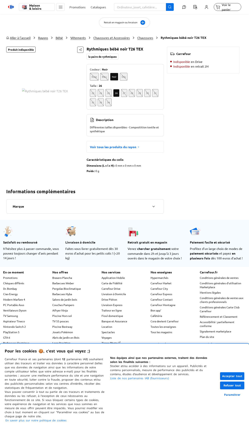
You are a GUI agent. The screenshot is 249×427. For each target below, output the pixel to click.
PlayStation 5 (11, 332)
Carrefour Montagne (163, 305)
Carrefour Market (161, 283)
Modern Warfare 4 (14, 299)
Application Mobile (113, 277)
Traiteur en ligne (112, 310)
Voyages (107, 337)
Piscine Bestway (62, 326)
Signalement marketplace (215, 331)
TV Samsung (10, 315)
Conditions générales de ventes (219, 277)
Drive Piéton (109, 299)
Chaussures (145, 38)
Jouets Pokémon (62, 332)
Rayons (43, 38)
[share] (80, 50)
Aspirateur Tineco (14, 321)
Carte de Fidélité (112, 283)
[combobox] (144, 7)
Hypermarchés (159, 277)
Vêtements (78, 38)
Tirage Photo (110, 343)
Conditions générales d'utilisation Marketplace (220, 285)
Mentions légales (210, 292)
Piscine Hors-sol (62, 315)
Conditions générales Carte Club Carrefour (219, 309)
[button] (60, 7)
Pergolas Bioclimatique (66, 288)
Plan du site (207, 336)
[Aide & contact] (184, 7)
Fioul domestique (112, 315)
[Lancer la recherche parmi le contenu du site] (170, 7)
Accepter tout (232, 376)
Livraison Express (112, 305)
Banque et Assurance (114, 321)
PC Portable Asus (13, 305)
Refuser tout (232, 385)
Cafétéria (156, 315)
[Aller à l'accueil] (11, 7)
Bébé (59, 38)
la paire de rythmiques (102, 56)
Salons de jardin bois (64, 299)
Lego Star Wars (61, 343)
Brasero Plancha (62, 277)
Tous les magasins (161, 332)
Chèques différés (13, 283)
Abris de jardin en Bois (65, 337)
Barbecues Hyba (62, 294)
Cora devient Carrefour (165, 321)
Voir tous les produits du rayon (113, 147)
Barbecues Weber (63, 283)
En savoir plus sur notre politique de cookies (36, 420)
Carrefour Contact (162, 299)
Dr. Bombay (10, 288)
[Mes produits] (195, 7)
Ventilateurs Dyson (14, 310)
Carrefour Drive (111, 288)
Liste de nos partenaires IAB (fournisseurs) (139, 378)
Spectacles (108, 332)
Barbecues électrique (16, 343)
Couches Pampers (63, 305)
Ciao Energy (10, 294)
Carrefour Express (161, 294)
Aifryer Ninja (60, 310)
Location (107, 326)
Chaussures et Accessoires (111, 38)
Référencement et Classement (219, 316)
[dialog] (124, 385)
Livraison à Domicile (114, 294)
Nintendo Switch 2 (14, 326)
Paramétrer (232, 395)
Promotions (10, 277)
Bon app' (156, 310)
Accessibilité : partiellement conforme (217, 324)
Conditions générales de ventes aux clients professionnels (221, 300)
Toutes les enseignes (163, 326)
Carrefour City (159, 288)
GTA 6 (6, 337)
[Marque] (153, 206)
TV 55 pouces (60, 321)
